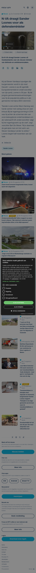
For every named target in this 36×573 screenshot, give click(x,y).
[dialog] (18, 286)
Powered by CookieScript (27, 313)
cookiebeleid (15, 279)
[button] (18, 281)
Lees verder (22, 279)
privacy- (7, 279)
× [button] (32, 259)
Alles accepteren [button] (18, 302)
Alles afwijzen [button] (18, 307)
